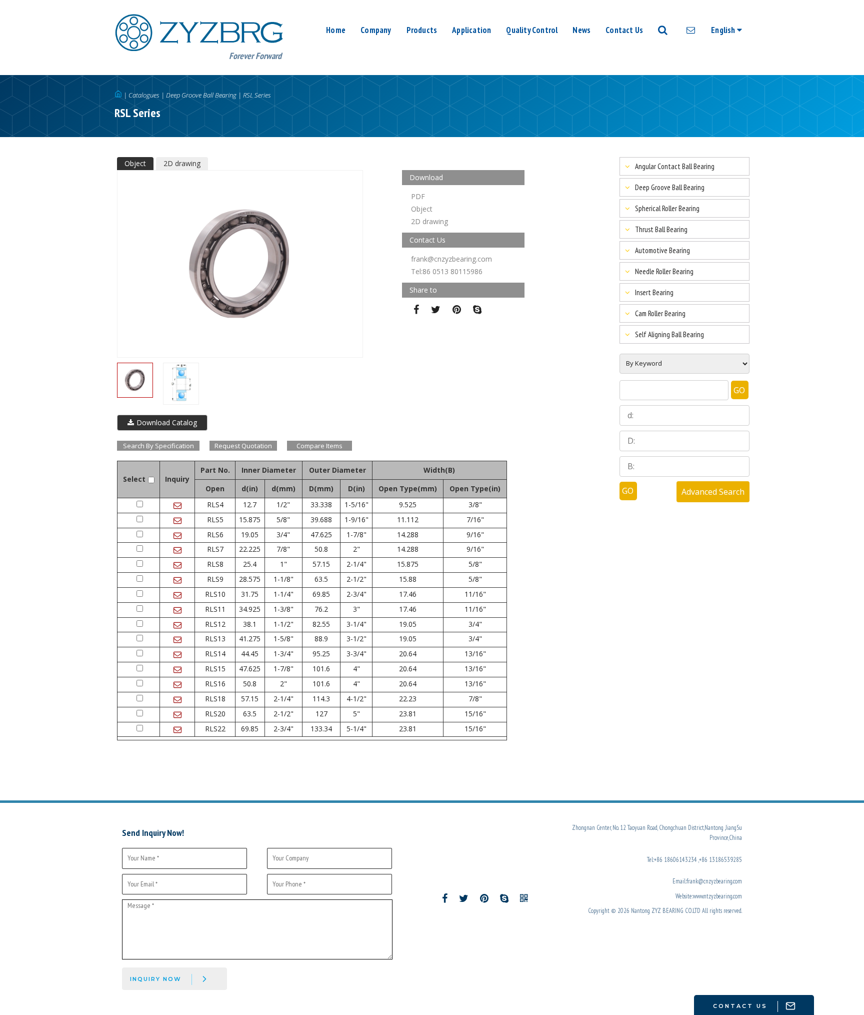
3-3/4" (356, 653)
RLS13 (215, 638)
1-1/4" (284, 594)
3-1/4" (356, 624)
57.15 (321, 564)
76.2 (321, 609)
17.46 (407, 594)
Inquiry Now (156, 978)
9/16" (475, 534)
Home (336, 30)
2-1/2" (356, 579)
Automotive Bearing (662, 250)
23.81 (407, 713)
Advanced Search (713, 491)
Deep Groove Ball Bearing (201, 95)
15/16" (475, 713)
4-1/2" (356, 698)
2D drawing (182, 163)
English (724, 30)
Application (471, 30)
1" (283, 564)
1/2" (283, 504)
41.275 (249, 638)
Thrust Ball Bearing (661, 229)
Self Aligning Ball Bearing (669, 334)
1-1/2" (284, 624)
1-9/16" (356, 519)
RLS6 (215, 534)
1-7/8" (356, 534)
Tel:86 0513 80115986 (446, 271)
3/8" (475, 504)
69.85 (321, 594)
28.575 (249, 579)
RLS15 (215, 668)
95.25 (321, 653)
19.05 (249, 534)
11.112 (407, 519)
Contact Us (624, 30)
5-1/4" (356, 728)
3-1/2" (356, 638)
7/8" (283, 549)
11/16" (475, 594)
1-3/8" (284, 609)
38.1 (249, 624)
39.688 (321, 519)
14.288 (407, 534)
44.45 (249, 653)
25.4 (249, 564)
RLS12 (215, 624)
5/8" (283, 519)
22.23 (407, 698)
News (581, 30)
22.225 (249, 549)
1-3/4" (284, 653)
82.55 (321, 624)
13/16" (475, 653)
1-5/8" (284, 638)
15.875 (249, 519)
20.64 (407, 653)
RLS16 (215, 683)
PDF (418, 196)
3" (356, 609)
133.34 (321, 728)
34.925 (249, 609)
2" (356, 549)
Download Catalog (166, 422)
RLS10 (215, 594)
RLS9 (215, 579)
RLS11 (215, 609)
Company (375, 30)
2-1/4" (356, 564)
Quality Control (532, 30)
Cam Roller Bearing (660, 313)
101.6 (321, 668)
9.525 (407, 504)
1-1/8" (284, 579)
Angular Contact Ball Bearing (674, 166)
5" (356, 713)
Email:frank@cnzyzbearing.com (707, 881)
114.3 (321, 698)
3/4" (283, 534)
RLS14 (215, 653)
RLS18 (215, 698)
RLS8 (215, 564)
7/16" (475, 519)
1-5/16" (356, 504)
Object (135, 163)
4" (356, 668)
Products (422, 30)
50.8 (321, 549)
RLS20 (215, 713)
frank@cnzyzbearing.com (451, 259)
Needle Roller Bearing (664, 271)
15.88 (407, 579)
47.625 (321, 534)
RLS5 (215, 519)
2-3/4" (356, 594)
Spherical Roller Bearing (667, 208)
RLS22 (215, 728)
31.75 (249, 594)
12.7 (249, 504)
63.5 (321, 579)
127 (322, 713)
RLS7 (215, 549)
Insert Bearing (654, 292)
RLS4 (215, 504)
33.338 (321, 504)
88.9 (321, 638)
